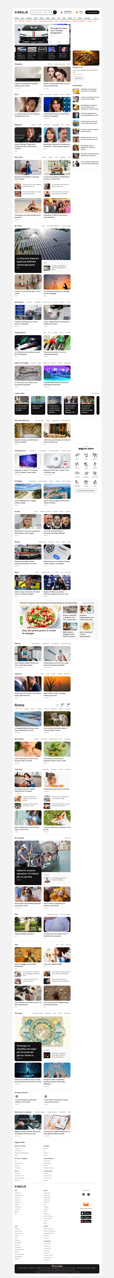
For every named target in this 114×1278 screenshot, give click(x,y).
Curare (16, 831)
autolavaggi (18, 1167)
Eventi (32, 709)
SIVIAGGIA (73, 1268)
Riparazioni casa (66, 643)
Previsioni (68, 709)
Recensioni (67, 363)
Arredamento (56, 420)
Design (48, 420)
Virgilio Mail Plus (19, 1195)
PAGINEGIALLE (31, 1268)
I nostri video (20, 393)
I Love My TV (32, 450)
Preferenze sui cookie (67, 1270)
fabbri (16, 1155)
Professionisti (48, 1171)
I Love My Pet (42, 450)
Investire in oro (78, 67)
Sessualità (68, 769)
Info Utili (55, 302)
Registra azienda (19, 1249)
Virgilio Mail (17, 1193)
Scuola (17, 511)
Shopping (17, 1228)
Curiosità (68, 332)
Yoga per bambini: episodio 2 (24, 934)
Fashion (50, 157)
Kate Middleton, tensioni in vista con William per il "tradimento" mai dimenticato (90, 107)
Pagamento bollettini (79, 21)
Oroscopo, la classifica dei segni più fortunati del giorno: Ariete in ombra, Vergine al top (28, 1050)
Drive (35, 21)
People (41, 94)
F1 (52, 572)
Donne (36, 18)
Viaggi (47, 18)
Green (18, 267)
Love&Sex (63, 157)
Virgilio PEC (17, 1197)
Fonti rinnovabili (66, 226)
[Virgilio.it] (21, 12)
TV (75, 18)
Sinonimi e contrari (45, 511)
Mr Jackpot (46, 1235)
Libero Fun (46, 1238)
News (40, 124)
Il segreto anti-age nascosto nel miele (56, 789)
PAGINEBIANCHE (56, 1268)
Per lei (69, 64)
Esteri (63, 542)
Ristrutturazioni (66, 420)
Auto (44, 332)
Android (33, 363)
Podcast (68, 944)
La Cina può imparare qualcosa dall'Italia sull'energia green (28, 261)
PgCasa (17, 643)
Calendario (17, 1209)
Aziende (46, 709)
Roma (19, 705)
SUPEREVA (93, 1268)
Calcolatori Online (48, 1257)
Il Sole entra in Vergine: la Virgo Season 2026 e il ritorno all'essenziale (59, 1055)
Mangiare (46, 1146)
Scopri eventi (47, 1246)
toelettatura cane (19, 1175)
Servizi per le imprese (23, 1112)
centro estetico (47, 1163)
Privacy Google (52, 15)
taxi (16, 1161)
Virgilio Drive (18, 1200)
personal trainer (48, 1178)
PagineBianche (18, 1256)
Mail (16, 21)
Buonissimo (19, 739)
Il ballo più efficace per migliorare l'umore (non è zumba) (30, 798)
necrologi (17, 1180)
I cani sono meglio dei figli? (53, 964)
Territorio (17, 732)
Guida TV (33, 124)
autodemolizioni (19, 1163)
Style (56, 157)
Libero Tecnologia (21, 363)
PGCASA (49, 1268)
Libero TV (46, 1220)
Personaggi (55, 124)
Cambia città (18, 708)
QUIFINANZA (80, 1268)
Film (62, 124)
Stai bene (17, 793)
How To (53, 363)
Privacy (52, 1270)
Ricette (80, 18)
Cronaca (50, 542)
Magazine (52, 38)
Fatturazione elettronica (46, 21)
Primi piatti (44, 739)
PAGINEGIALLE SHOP (41, 1268)
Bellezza (46, 88)
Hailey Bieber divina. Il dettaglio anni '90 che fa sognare (88, 147)
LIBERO (20, 1268)
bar (44, 1150)
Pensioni (62, 302)
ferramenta (17, 1148)
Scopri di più (78, 78)
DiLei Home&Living (22, 420)
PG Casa (17, 1252)
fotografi (46, 1180)
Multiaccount (18, 1207)
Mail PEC (29, 21)
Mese (54, 1013)
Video (64, 18)
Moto (49, 332)
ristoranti (46, 1153)
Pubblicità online (52, 1112)
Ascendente (67, 1013)
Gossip (70, 18)
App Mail (17, 1211)
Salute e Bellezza (49, 1158)
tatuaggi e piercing (48, 1167)
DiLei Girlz (19, 157)
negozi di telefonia (19, 1178)
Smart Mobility (18, 1242)
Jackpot (89, 21)
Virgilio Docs (18, 1202)
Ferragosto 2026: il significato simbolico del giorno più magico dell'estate (54, 1082)
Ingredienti (67, 739)
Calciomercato (45, 572)
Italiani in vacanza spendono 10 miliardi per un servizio (28, 873)
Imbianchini (46, 643)
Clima (43, 226)
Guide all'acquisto (60, 64)
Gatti (62, 944)
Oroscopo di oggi (38, 1013)
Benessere (46, 769)
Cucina (45, 763)
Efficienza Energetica (53, 226)
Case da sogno (39, 420)
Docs (56, 21)
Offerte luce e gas (65, 21)
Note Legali (47, 1270)
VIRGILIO (25, 1268)
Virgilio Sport (47, 1195)
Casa (16, 444)
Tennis (45, 596)
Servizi (17, 1171)
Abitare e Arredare (20, 1146)
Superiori (68, 511)
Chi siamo (41, 1270)
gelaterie (46, 1148)
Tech (58, 18)
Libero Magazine (48, 1218)
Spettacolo (47, 118)
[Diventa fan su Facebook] (83, 1194)
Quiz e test (67, 674)
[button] (67, 42)
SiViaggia (18, 481)
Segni (59, 1013)
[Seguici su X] (88, 1194)
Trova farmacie (47, 1248)
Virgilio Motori (20, 332)
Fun (95, 21)
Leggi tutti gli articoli (88, 603)
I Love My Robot (66, 450)
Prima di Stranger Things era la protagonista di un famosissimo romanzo (25, 146)
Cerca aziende (47, 1243)
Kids (16, 914)
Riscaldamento (36, 643)
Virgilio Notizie (47, 1193)
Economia (29, 18)
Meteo (41, 18)
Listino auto (17, 1240)
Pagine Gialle (20, 1142)
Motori (53, 18)
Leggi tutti (68, 838)
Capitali (57, 481)
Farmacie (39, 709)
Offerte (50, 64)
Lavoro (69, 302)
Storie (69, 542)
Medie (61, 511)
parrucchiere (47, 1161)
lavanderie (17, 1173)
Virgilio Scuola (18, 1233)
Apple (39, 363)
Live (61, 572)
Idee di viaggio (42, 481)
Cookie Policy (58, 1270)
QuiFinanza (19, 302)
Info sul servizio (35, 15)
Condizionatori (48, 667)
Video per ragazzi (65, 914)
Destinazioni (32, 481)
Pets (16, 945)
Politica (57, 542)
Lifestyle (55, 94)
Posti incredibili (66, 481)
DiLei (17, 94)
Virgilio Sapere (18, 1231)
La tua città (46, 1250)
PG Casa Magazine (19, 1254)
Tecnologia (18, 88)
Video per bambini (52, 914)
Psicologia (54, 769)
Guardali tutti (95, 393)
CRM (69, 1112)
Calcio (37, 572)
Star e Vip (48, 94)
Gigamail (17, 1204)
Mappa (61, 709)
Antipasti (36, 739)
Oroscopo (87, 18)
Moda (62, 94)
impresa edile (18, 1150)
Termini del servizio (44, 15)
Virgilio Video (47, 1200)
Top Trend (17, 1136)
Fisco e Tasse (47, 302)
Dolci (60, 739)
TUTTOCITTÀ (64, 1268)
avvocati (46, 1173)
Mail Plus (21, 21)
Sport (22, 18)
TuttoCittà (17, 1258)
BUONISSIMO (87, 1268)
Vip (15, 118)
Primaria (55, 511)
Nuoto (16, 596)
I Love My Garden (54, 450)
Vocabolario (47, 1252)
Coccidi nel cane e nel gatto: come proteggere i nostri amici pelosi (31, 973)
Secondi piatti (53, 739)
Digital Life (46, 363)
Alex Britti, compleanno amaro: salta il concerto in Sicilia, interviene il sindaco (58, 33)
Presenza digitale (40, 1112)
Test (69, 157)
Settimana (48, 1013)
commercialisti (47, 1175)
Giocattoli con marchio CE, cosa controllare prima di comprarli (87, 410)
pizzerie (46, 1155)
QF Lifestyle (19, 838)
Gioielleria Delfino (78, 74)
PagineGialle (18, 1247)
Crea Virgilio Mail (92, 12)
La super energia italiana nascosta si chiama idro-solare (59, 267)
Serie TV (68, 124)
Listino (61, 332)
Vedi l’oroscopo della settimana (86, 490)
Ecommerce (62, 1112)
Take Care (18, 769)
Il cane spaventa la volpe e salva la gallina (21, 408)
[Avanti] (98, 405)
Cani (57, 944)
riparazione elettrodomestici (22, 1153)
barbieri (45, 1165)
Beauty (44, 157)
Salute (61, 769)
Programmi (47, 124)
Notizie (17, 18)
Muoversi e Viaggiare (21, 1158)
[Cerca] (55, 12)
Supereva (18, 674)
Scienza (17, 387)
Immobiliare (37, 302)
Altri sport (68, 572)
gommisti (17, 1165)
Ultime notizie (42, 542)
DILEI (69, 1268)
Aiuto (16, 1213)
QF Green (18, 226)
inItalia (45, 1211)
